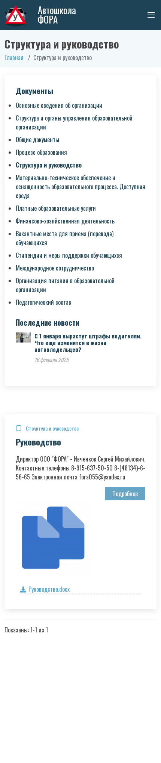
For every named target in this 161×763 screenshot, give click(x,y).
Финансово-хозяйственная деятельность (65, 220)
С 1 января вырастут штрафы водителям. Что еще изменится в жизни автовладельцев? (88, 342)
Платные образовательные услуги (56, 208)
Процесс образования (41, 152)
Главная (14, 57)
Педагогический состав (43, 302)
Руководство (38, 442)
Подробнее (125, 493)
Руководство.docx (48, 589)
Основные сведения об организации (59, 105)
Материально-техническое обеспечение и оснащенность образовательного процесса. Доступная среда (80, 186)
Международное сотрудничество (55, 267)
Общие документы (37, 139)
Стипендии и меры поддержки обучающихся (69, 255)
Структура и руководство (49, 164)
